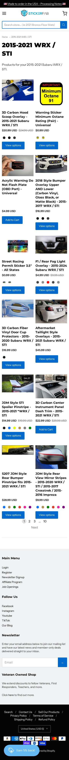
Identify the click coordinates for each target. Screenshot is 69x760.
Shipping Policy (23, 719)
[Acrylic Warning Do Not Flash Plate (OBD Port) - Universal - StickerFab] (18, 165)
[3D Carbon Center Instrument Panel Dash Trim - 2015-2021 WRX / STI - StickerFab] (51, 386)
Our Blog (7, 625)
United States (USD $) (32, 728)
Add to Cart (12, 220)
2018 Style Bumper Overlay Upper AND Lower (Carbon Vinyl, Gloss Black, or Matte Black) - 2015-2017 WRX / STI (51, 193)
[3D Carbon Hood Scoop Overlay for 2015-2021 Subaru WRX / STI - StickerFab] (18, 90)
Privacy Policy (18, 715)
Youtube (7, 615)
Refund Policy (47, 719)
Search (8, 712)
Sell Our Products (48, 712)
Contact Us (25, 712)
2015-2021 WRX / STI (21, 37)
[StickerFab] (34, 13)
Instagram (8, 611)
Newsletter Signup (13, 577)
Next (34, 527)
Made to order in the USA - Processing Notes (34, 4)
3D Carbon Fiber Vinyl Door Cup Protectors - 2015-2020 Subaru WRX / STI (17, 336)
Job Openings (10, 586)
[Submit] (63, 25)
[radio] (4, 138)
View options (13, 145)
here (11, 695)
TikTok (6, 620)
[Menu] (7, 13)
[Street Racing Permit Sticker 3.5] (18, 246)
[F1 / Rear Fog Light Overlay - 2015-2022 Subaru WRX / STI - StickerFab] (51, 245)
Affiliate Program (12, 582)
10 (45, 521)
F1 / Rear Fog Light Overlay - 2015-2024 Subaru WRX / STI (51, 266)
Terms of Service (43, 715)
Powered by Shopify (44, 750)
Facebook (7, 606)
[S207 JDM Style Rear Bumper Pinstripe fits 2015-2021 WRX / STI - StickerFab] (18, 450)
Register (7, 572)
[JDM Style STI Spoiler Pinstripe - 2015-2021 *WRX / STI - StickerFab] (18, 383)
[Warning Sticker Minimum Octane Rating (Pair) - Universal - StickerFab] (51, 94)
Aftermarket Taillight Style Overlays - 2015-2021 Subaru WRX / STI (50, 336)
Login (5, 567)
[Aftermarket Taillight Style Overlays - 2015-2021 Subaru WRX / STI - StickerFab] (51, 311)
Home (5, 37)
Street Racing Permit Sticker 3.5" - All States (17, 266)
